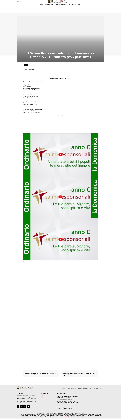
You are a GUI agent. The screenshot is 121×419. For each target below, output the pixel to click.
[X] (24, 406)
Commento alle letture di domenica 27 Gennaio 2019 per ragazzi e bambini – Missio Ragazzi (78, 374)
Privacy (42, 395)
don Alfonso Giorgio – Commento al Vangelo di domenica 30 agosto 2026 (67, 406)
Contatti (43, 397)
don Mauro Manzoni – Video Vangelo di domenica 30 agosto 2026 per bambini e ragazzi (68, 402)
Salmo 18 (31, 65)
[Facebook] (18, 406)
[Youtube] (28, 406)
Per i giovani (59, 403)
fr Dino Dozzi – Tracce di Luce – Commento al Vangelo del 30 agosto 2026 (67, 397)
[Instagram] (21, 406)
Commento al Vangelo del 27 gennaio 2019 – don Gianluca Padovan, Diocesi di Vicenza (40, 374)
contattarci (65, 416)
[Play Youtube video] (60, 154)
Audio (60, 49)
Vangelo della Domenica (62, 399)
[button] (19, 1)
